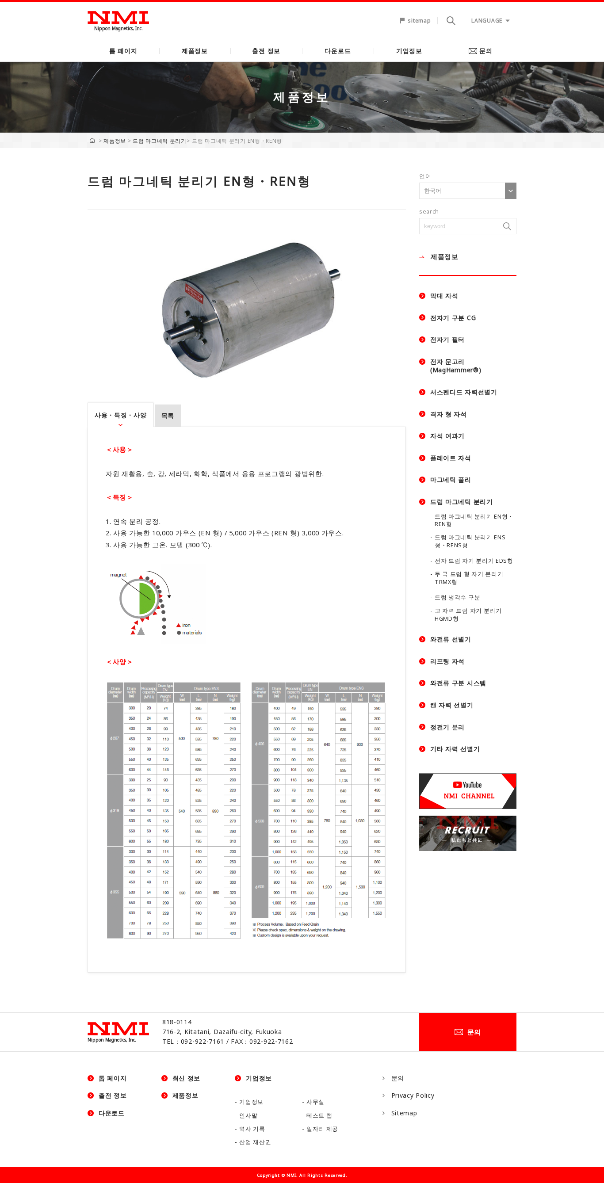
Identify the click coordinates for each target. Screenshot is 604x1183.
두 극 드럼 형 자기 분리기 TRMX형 (469, 578)
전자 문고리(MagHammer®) (455, 365)
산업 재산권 (255, 1142)
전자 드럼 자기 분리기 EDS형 (474, 561)
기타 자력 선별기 (455, 748)
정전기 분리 (447, 727)
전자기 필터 (447, 339)
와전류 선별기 (450, 639)
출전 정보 (266, 50)
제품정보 (195, 50)
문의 (485, 50)
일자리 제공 (322, 1129)
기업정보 (409, 50)
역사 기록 (252, 1129)
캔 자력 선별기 (452, 705)
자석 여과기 (447, 435)
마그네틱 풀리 (450, 479)
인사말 (248, 1115)
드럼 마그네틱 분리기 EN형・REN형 (474, 520)
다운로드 (338, 50)
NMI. (292, 1175)
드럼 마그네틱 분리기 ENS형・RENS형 (470, 541)
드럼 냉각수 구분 (457, 597)
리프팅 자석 (447, 661)
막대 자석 (444, 295)
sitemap (419, 20)
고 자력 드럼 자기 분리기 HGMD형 (468, 614)
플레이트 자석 (450, 458)
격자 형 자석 (448, 414)
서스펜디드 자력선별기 (463, 392)
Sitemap (404, 1113)
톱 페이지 (123, 50)
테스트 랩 (319, 1115)
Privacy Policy (413, 1095)
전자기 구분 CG (453, 317)
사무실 (315, 1102)
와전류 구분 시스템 (458, 683)
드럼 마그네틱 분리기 (160, 141)
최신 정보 (186, 1078)
